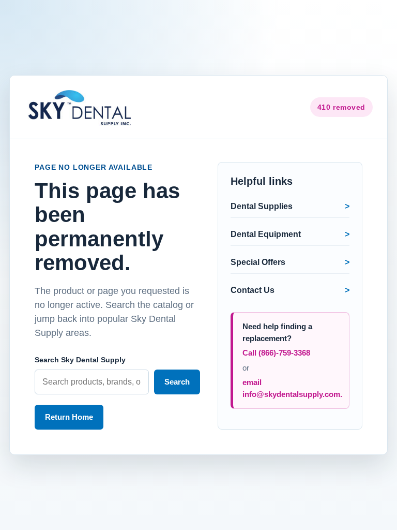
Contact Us (252, 290)
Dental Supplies (262, 206)
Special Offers (258, 262)
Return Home (69, 417)
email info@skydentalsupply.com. (292, 388)
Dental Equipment (266, 234)
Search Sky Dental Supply (80, 360)
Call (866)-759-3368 (276, 352)
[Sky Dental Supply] (81, 107)
